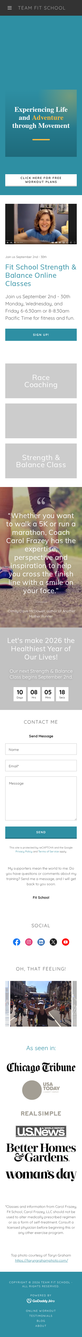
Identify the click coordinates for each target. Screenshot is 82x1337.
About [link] (41, 1325)
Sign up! (41, 335)
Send (41, 832)
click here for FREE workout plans (41, 180)
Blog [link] (41, 1320)
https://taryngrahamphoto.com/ (41, 1260)
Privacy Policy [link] (24, 851)
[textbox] (41, 749)
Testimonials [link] (41, 1315)
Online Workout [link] (41, 1310)
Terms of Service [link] (48, 851)
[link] (42, 8)
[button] (9, 7)
